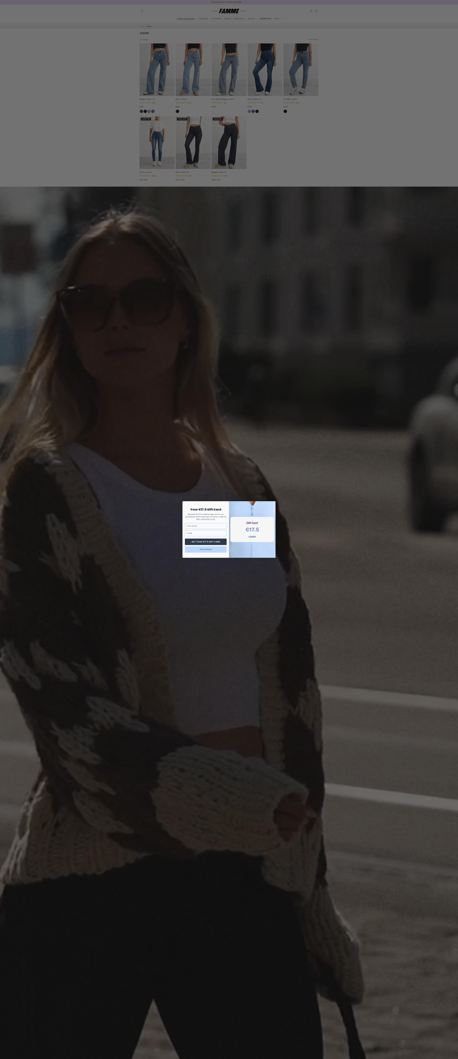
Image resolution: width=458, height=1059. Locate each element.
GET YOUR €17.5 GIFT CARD (205, 541)
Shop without (206, 549)
